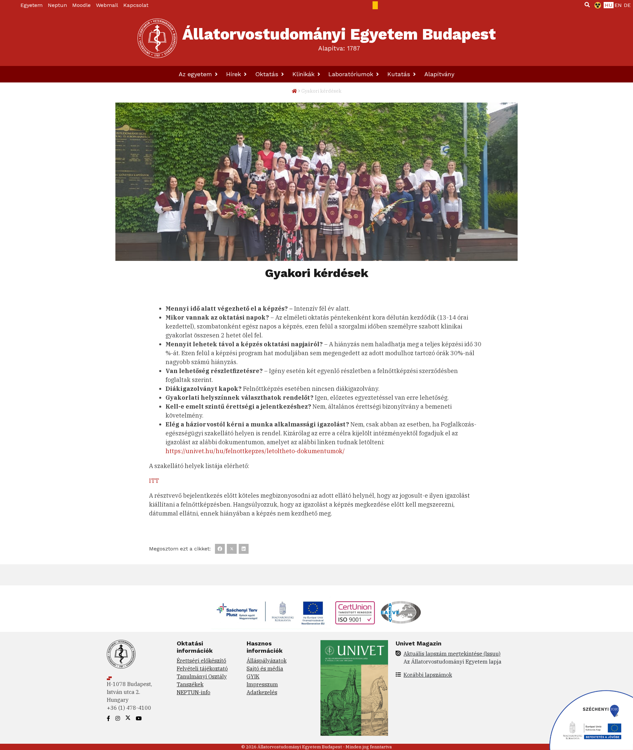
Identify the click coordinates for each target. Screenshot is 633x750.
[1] (587, 4)
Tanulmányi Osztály (202, 676)
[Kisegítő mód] (596, 5)
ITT (154, 480)
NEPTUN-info (193, 692)
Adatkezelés (262, 692)
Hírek (234, 74)
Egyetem (31, 5)
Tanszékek (190, 684)
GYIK (253, 676)
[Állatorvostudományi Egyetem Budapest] (157, 38)
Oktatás (267, 74)
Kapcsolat (135, 5)
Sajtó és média (265, 668)
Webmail (107, 5)
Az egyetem (196, 74)
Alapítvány (439, 74)
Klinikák (304, 74)
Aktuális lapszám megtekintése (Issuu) (452, 653)
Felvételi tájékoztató (202, 668)
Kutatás (399, 74)
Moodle (81, 5)
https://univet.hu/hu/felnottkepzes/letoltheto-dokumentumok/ (255, 451)
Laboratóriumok (351, 74)
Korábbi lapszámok (428, 675)
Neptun (57, 5)
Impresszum (262, 684)
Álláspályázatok (266, 660)
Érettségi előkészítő (201, 660)
